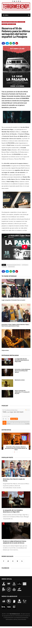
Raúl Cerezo (12, 24)
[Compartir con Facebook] (3, 43)
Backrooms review (20, 380)
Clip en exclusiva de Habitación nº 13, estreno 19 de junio (22, 392)
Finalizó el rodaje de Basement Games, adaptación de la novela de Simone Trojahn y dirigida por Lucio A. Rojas (14, 543)
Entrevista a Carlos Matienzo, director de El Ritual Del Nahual (22, 371)
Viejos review (5, 350)
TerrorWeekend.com (15, 613)
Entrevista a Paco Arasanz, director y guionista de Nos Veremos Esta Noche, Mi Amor (16, 448)
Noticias (4, 24)
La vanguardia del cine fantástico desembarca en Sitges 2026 (22, 360)
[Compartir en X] (7, 43)
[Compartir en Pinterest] (16, 43)
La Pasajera (25, 264)
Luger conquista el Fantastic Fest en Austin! (13, 300)
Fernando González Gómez (13, 264)
